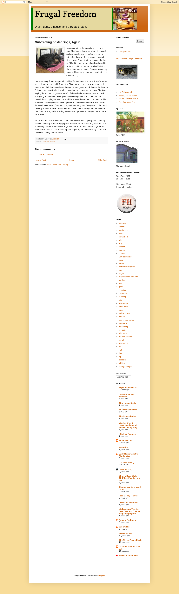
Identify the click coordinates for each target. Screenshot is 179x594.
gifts (120, 283)
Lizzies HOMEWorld (128, 502)
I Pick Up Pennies (127, 434)
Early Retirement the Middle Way (128, 455)
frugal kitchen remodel (128, 276)
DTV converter (125, 257)
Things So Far (125, 51)
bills (120, 240)
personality (123, 326)
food (121, 270)
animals (46, 142)
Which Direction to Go (128, 99)
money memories (126, 320)
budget (122, 247)
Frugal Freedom (65, 14)
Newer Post (41, 160)
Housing (122, 290)
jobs (120, 300)
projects (122, 330)
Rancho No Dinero (127, 520)
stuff (120, 350)
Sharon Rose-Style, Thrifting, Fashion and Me (129, 478)
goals (121, 287)
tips (120, 353)
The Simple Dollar (127, 416)
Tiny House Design (128, 403)
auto (121, 233)
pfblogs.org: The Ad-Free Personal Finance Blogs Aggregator (129, 511)
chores (52, 142)
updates (122, 360)
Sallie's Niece (125, 527)
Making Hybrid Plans (128, 95)
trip (120, 356)
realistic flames (125, 336)
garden (122, 280)
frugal (121, 273)
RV (120, 346)
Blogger (101, 576)
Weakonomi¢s (125, 533)
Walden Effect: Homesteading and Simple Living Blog (128, 425)
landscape (123, 303)
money (122, 316)
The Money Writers (128, 410)
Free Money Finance (128, 496)
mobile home (124, 313)
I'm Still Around (125, 92)
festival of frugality (127, 267)
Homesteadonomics (128, 555)
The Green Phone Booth (130, 540)
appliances (123, 230)
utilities (122, 363)
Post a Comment (45, 154)
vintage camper (125, 366)
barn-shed (123, 237)
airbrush (122, 223)
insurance (123, 293)
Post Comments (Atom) (57, 165)
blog (120, 243)
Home (71, 160)
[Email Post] (65, 139)
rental (121, 340)
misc (121, 310)
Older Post (102, 160)
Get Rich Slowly (126, 463)
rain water (123, 333)
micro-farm (123, 307)
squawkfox (124, 447)
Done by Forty (126, 469)
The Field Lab (125, 440)
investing (122, 296)
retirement (123, 343)
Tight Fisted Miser (127, 387)
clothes (122, 253)
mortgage (123, 323)
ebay (121, 260)
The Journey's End (127, 102)
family (121, 263)
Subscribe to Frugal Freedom (129, 59)
